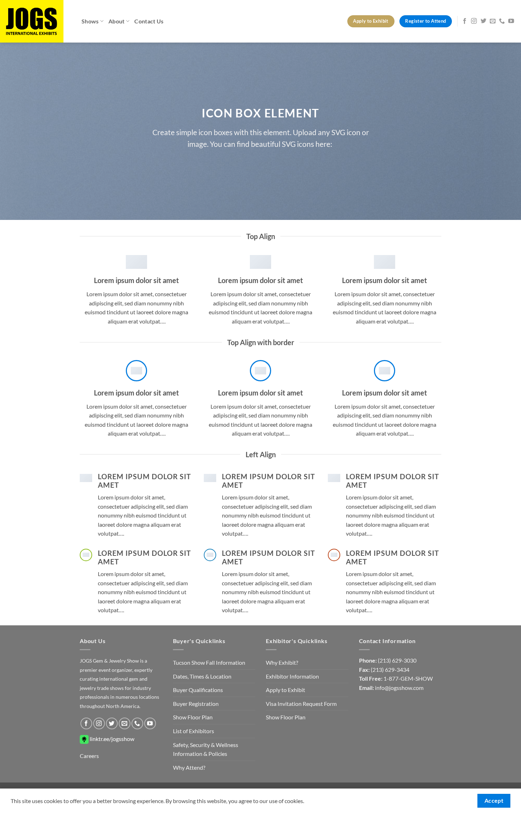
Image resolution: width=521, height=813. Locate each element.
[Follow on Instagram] (474, 21)
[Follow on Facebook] (464, 21)
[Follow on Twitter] (483, 21)
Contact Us (148, 21)
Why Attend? (189, 767)
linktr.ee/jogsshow (111, 738)
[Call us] (502, 21)
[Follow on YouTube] (511, 21)
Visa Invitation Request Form (301, 703)
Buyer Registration (196, 703)
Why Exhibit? (282, 662)
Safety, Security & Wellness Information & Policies (205, 749)
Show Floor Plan (193, 717)
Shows (90, 21)
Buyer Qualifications (198, 689)
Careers (89, 755)
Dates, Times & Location (202, 676)
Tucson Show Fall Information (209, 662)
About (116, 21)
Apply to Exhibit (285, 689)
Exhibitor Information (292, 676)
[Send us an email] (492, 21)
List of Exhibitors (193, 731)
